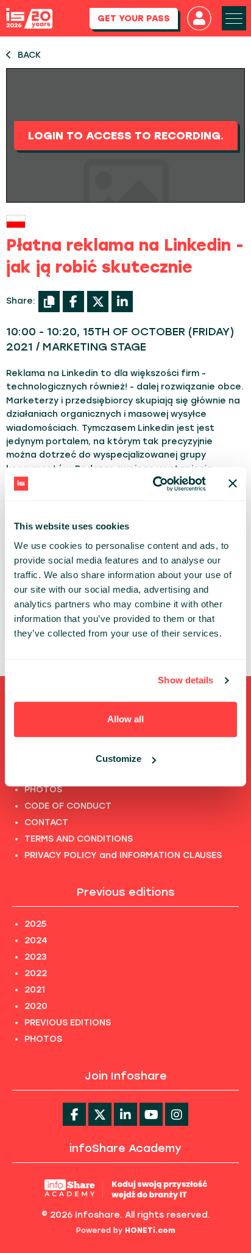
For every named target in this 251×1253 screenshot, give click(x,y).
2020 (36, 1006)
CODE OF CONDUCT (67, 806)
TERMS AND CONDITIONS (78, 839)
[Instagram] (176, 1114)
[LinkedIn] (122, 301)
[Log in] (199, 18)
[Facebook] (73, 301)
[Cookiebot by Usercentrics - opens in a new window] (155, 484)
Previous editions (126, 892)
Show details (185, 680)
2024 (36, 940)
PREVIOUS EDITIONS (67, 1022)
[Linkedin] (125, 1114)
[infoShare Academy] (125, 1189)
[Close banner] (232, 484)
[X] (97, 301)
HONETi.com (150, 1230)
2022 (35, 973)
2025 (35, 924)
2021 (34, 990)
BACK (29, 55)
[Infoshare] (29, 18)
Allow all (125, 719)
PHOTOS (43, 789)
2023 (35, 957)
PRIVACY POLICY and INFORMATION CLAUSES (123, 855)
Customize (118, 758)
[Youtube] (151, 1114)
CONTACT (46, 822)
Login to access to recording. (126, 135)
